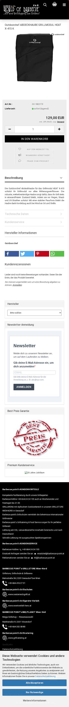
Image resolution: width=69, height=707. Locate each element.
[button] (9, 129)
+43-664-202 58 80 (16, 626)
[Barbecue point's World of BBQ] (20, 9)
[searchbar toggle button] (45, 5)
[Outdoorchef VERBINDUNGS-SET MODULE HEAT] (34, 57)
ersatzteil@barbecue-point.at (50, 553)
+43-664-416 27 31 (16, 583)
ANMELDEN (23, 387)
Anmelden (17, 285)
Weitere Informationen (34, 700)
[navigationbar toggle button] (64, 5)
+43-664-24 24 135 (30, 549)
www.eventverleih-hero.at (19, 605)
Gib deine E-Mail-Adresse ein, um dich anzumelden (33, 364)
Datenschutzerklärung (45, 676)
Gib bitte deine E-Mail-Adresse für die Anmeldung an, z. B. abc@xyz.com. (29, 378)
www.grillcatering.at (17, 638)
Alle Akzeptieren (34, 683)
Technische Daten (17, 214)
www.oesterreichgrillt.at (19, 594)
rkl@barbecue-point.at (44, 558)
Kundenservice (14, 222)
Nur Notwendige (34, 692)
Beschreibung (14, 177)
